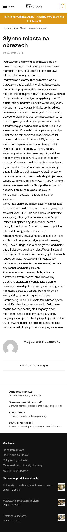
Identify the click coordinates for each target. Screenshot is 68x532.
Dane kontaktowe (13, 449)
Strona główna (10, 28)
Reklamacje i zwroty (15, 470)
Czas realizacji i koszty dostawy (22, 465)
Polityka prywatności (15, 460)
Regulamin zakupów (15, 454)
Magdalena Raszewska (42, 342)
